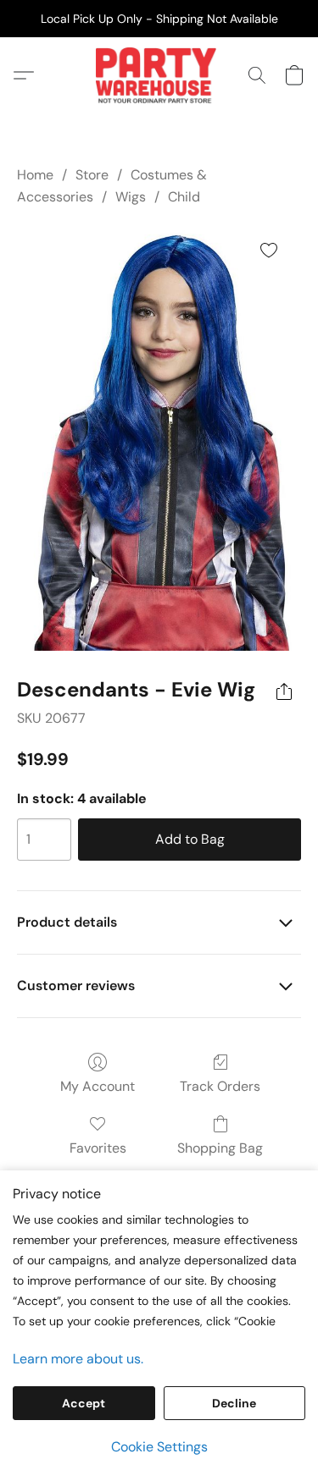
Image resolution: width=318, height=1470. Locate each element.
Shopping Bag (220, 1148)
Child (184, 197)
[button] (159, 75)
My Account (97, 1086)
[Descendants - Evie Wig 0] (159, 439)
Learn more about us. (78, 1359)
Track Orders (220, 1086)
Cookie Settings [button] (159, 1447)
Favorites (98, 1148)
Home (35, 175)
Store (92, 175)
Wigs (130, 197)
